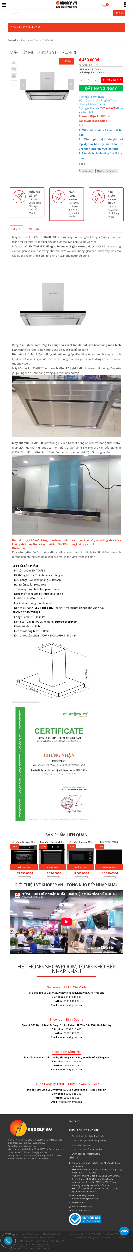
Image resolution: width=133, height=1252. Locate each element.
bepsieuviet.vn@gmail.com (85, 1198)
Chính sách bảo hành (82, 1144)
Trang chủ (13, 40)
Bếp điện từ (56, 1241)
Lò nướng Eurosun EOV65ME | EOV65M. (60, 842)
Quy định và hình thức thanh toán (88, 1136)
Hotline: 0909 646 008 (82, 1206)
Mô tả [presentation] (16, 229)
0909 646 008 (78, 1202)
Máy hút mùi (86, 171)
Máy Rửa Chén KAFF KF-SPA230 (34, 1239)
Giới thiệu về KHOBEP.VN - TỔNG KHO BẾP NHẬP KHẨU (67, 884)
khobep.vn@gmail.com (83, 1195)
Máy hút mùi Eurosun (106, 171)
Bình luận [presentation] (32, 229)
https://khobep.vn (81, 1210)
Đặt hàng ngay (101, 88)
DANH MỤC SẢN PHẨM (25, 27)
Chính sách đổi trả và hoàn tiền (87, 1149)
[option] (14, 62)
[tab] (16, 228)
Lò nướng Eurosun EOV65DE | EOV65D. (31, 842)
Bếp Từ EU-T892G (109, 842)
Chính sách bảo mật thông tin (86, 1153)
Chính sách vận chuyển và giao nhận (89, 1140)
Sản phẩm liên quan (67, 834)
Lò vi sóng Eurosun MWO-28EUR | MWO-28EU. (92, 842)
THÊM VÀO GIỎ (112, 80)
